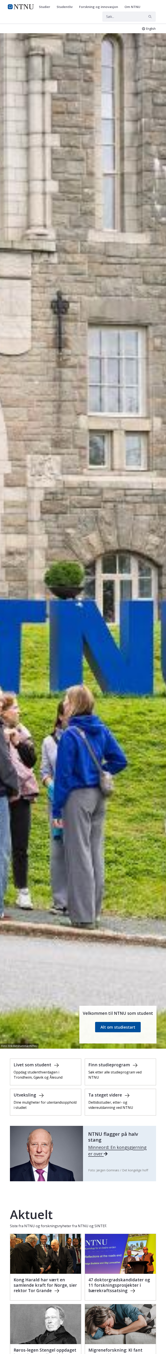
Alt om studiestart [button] (118, 1027)
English (151, 29)
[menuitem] (46, 7)
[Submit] (150, 16)
